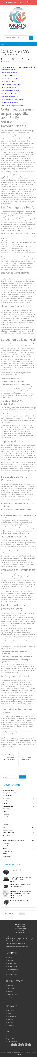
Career (10, 958)
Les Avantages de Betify (9, 72)
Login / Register (12, 2)
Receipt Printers (7, 846)
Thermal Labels (7, 851)
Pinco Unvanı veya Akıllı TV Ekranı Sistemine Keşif (27, 757)
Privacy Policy (12, 963)
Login (9, 1013)
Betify (19, 156)
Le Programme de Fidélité (9, 102)
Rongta (6, 817)
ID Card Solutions (8, 806)
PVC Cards (6, 843)
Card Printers (6, 798)
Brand (9, 1036)
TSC (5, 819)
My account (11, 1011)
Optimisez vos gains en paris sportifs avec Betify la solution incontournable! (16, 52)
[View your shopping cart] (27, 2)
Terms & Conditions (13, 972)
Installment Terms (13, 994)
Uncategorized (7, 856)
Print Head (6, 838)
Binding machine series (9, 793)
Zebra (6, 824)
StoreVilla (18, 1054)
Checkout (10, 1022)
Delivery (10, 997)
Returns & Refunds (13, 966)
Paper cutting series (9, 833)
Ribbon (5, 848)
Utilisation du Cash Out (8, 93)
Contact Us (11, 988)
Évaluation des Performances (10, 96)
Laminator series (8, 830)
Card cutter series (8, 795)
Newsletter (11, 1025)
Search (22, 914)
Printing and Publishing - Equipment (13, 840)
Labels (5, 827)
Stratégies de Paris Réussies (10, 90)
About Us (10, 960)
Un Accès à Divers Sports (9, 78)
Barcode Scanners (8, 790)
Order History (12, 1016)
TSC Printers (6, 854)
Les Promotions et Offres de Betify (12, 99)
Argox (5, 811)
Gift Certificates (12, 1041)
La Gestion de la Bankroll (9, 81)
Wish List (10, 1019)
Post (25, 59)
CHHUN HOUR (6, 59)
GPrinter (5, 803)
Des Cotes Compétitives (9, 75)
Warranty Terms (12, 1000)
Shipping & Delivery (13, 969)
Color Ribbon (6, 801)
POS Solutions (7, 835)
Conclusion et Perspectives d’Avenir (12, 105)
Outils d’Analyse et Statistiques (11, 84)
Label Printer (6, 809)
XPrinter (6, 822)
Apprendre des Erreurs (8, 87)
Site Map (10, 991)
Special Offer (11, 1039)
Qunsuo (6, 814)
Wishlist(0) (23, 2)
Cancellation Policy (13, 975)
